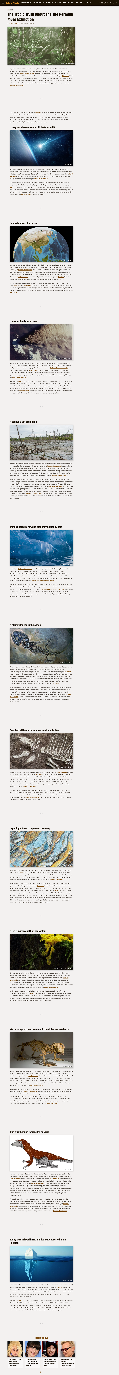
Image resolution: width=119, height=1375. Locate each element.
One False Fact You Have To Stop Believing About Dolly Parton (15, 1362)
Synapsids (17, 285)
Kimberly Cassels (14, 23)
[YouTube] (102, 2)
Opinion (79, 2)
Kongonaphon (54, 1179)
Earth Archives (33, 370)
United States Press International (43, 580)
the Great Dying (62, 772)
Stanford (21, 381)
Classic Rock (26, 2)
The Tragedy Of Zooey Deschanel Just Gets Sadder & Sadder (32, 1362)
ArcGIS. (12, 187)
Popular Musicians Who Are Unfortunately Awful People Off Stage (67, 1362)
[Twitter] (107, 2)
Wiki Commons (68, 1169)
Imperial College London (60, 475)
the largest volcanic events (59, 368)
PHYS (56, 890)
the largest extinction (27, 73)
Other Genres (48, 2)
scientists (23, 872)
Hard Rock (37, 2)
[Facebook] (99, 2)
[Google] (113, 2)
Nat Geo (61, 277)
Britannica (65, 76)
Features (87, 2)
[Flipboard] (110, 2)
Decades (58, 2)
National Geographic (16, 85)
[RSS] (116, 2)
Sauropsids (27, 285)
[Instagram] (105, 2)
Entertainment (68, 2)
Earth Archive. (26, 194)
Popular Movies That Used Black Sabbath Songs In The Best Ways (50, 1362)
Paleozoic (38, 112)
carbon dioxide (23, 277)
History (10, 9)
